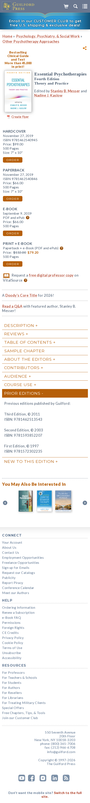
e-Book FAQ (11, 617)
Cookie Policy (12, 643)
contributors (22, 367)
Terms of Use (12, 648)
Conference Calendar (18, 588)
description (19, 325)
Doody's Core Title (21, 295)
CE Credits (10, 633)
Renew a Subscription (18, 612)
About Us (9, 547)
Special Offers (13, 708)
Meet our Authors (15, 593)
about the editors (28, 359)
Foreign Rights (13, 627)
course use (18, 384)
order (12, 160)
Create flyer (20, 117)
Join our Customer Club (20, 718)
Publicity (9, 578)
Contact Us (10, 552)
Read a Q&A (12, 306)
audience (15, 376)
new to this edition (29, 461)
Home (7, 36)
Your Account (12, 542)
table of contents (28, 342)
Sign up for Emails (15, 567)
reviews (14, 333)
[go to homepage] (18, 6)
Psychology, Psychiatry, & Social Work (48, 36)
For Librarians (12, 698)
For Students (11, 682)
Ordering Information (18, 607)
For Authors (11, 687)
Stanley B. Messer (65, 91)
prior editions (22, 393)
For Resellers (12, 693)
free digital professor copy (51, 275)
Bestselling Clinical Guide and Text (18, 56)
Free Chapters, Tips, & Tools (23, 713)
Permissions (11, 622)
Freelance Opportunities (20, 562)
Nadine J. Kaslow (48, 95)
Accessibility (12, 658)
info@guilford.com (61, 752)
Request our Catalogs (18, 573)
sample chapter (24, 350)
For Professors (13, 672)
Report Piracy (12, 583)
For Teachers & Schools (19, 677)
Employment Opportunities (23, 557)
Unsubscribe (11, 653)
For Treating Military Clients (24, 703)
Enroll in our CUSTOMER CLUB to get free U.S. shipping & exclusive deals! (45, 23)
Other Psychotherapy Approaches (31, 41)
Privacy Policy (13, 638)
